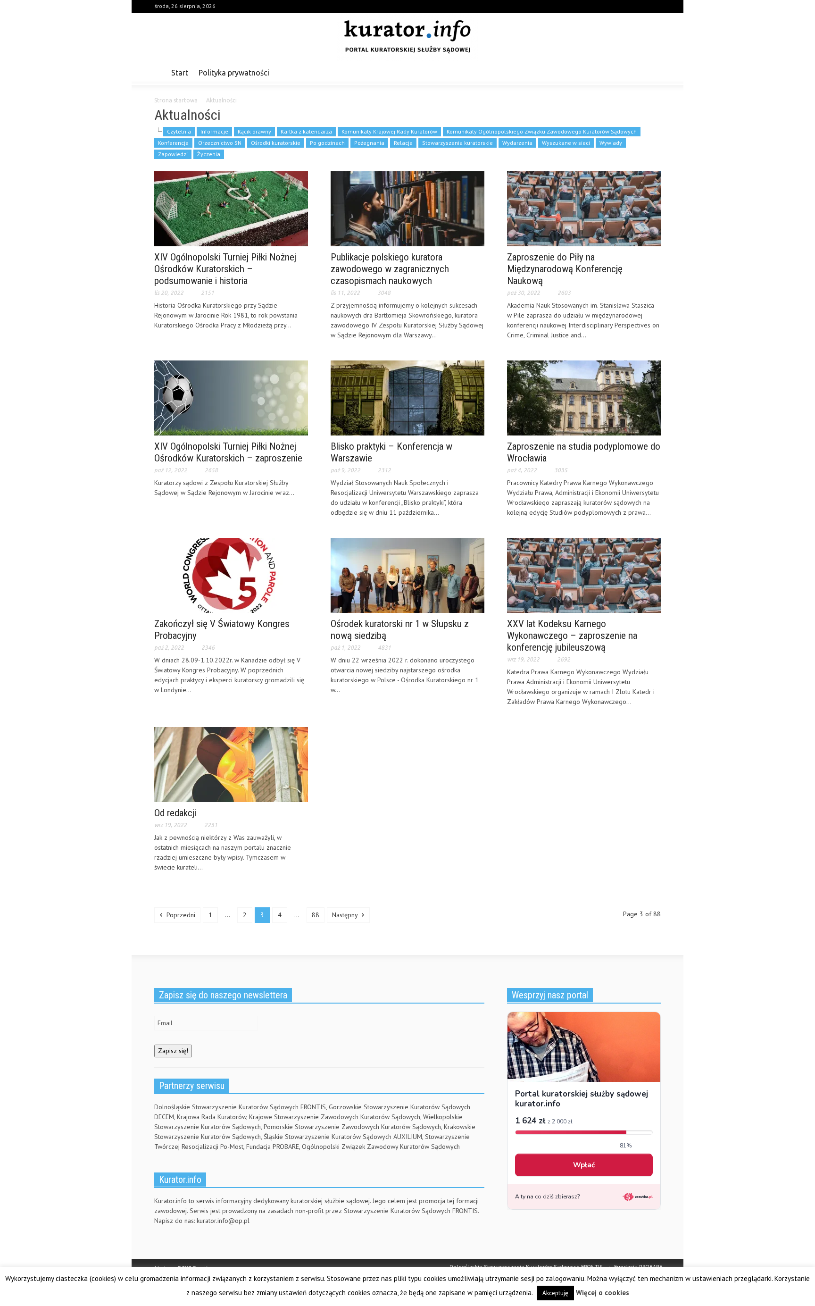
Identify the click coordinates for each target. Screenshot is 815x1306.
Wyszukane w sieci (566, 142)
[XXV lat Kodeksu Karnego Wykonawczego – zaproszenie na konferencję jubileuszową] (584, 574)
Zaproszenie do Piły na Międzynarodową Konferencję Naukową (565, 268)
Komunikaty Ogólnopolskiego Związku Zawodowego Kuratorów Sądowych (542, 131)
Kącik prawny (254, 131)
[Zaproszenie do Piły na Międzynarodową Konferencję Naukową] (584, 208)
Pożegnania (369, 142)
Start (179, 72)
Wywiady (610, 142)
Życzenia (208, 154)
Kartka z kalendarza (306, 131)
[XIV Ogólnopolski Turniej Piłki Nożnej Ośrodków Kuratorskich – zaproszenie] (231, 397)
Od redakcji (175, 813)
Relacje (403, 142)
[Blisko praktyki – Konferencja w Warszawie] (407, 397)
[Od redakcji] (231, 764)
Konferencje (173, 142)
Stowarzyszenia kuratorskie (457, 142)
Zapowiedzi (173, 154)
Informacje (214, 131)
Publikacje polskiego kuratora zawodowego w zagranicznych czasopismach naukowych (390, 268)
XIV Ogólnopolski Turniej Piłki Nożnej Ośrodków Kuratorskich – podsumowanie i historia (225, 268)
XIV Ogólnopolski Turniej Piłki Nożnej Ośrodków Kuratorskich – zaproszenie (228, 452)
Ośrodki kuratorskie (275, 142)
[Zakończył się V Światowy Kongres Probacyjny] (231, 574)
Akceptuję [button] (555, 1293)
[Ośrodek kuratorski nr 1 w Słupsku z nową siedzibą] (407, 574)
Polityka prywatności (234, 72)
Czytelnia (179, 131)
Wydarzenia (517, 142)
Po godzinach (327, 142)
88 (315, 915)
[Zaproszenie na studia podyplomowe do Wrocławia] (584, 397)
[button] (651, 72)
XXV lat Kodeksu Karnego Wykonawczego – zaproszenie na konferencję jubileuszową (572, 635)
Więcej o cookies (602, 1292)
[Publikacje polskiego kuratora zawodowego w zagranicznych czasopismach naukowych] (407, 208)
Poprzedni (180, 915)
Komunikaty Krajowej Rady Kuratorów (389, 131)
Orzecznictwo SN (219, 142)
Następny (345, 915)
